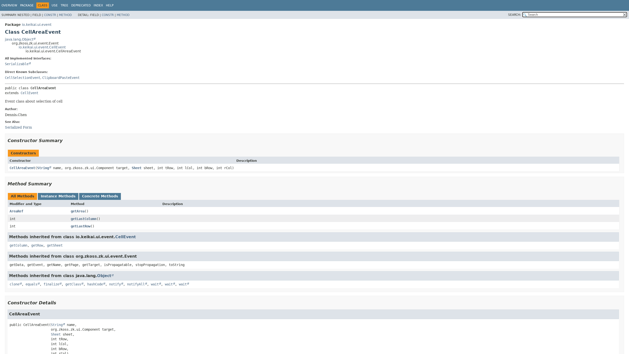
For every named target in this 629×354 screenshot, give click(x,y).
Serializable (17, 64)
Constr (50, 15)
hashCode (95, 284)
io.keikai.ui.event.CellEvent (42, 47)
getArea (78, 211)
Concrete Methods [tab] (100, 196)
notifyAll (136, 284)
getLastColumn (83, 219)
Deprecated (81, 5)
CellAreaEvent (22, 168)
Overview (9, 5)
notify (115, 284)
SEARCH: (514, 14)
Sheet (137, 168)
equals (31, 284)
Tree (64, 5)
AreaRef (16, 211)
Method (65, 15)
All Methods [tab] (22, 196)
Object (104, 275)
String (43, 168)
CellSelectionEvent (22, 78)
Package (27, 5)
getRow (37, 245)
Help (110, 5)
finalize (51, 284)
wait (155, 284)
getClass (73, 284)
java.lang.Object (19, 39)
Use (55, 5)
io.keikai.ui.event (36, 25)
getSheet (55, 245)
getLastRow (80, 226)
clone (14, 284)
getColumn (18, 245)
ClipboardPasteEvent (61, 78)
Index (98, 5)
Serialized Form (18, 127)
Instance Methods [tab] (58, 196)
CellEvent (29, 93)
